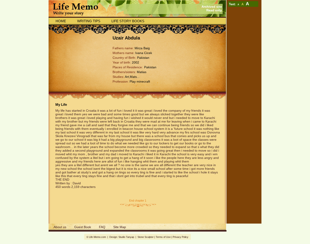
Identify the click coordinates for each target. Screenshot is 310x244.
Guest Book (82, 227)
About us (60, 227)
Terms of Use (163, 237)
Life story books (127, 21)
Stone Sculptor (146, 237)
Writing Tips (88, 21)
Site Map (119, 227)
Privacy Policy (180, 237)
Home (61, 21)
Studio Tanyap (126, 237)
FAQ (102, 227)
